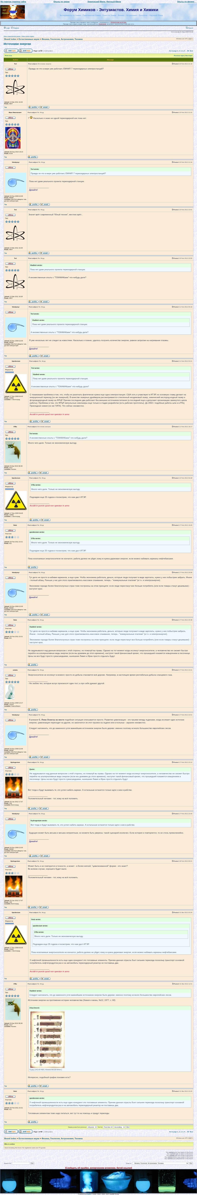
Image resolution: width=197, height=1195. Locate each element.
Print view (8, 55)
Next (191, 51)
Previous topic (179, 55)
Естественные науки (29, 39)
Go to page (173, 51)
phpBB (88, 1194)
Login (8, 28)
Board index (10, 39)
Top (5, 107)
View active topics (28, 36)
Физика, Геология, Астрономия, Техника (62, 39)
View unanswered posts (12, 36)
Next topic (189, 55)
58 (188, 51)
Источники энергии (17, 43)
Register (16, 28)
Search (190, 28)
